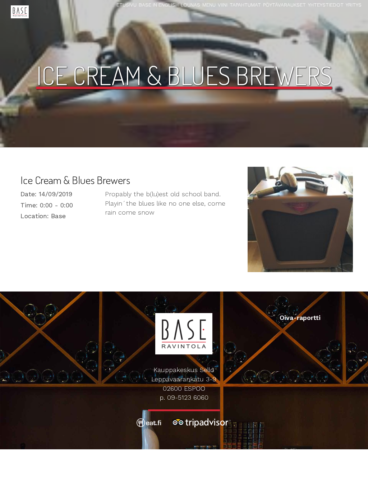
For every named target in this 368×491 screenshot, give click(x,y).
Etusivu (126, 5)
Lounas (190, 5)
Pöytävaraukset (284, 5)
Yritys (354, 5)
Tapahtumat (245, 5)
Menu (209, 5)
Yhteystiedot (326, 5)
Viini (222, 5)
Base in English (159, 5)
